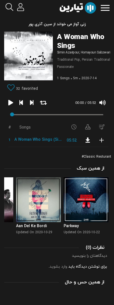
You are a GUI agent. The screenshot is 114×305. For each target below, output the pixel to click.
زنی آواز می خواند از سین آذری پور (57, 24)
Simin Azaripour (68, 52)
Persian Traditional (96, 60)
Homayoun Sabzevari (95, 52)
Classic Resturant (97, 157)
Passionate (65, 67)
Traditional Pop (68, 60)
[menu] (105, 7)
